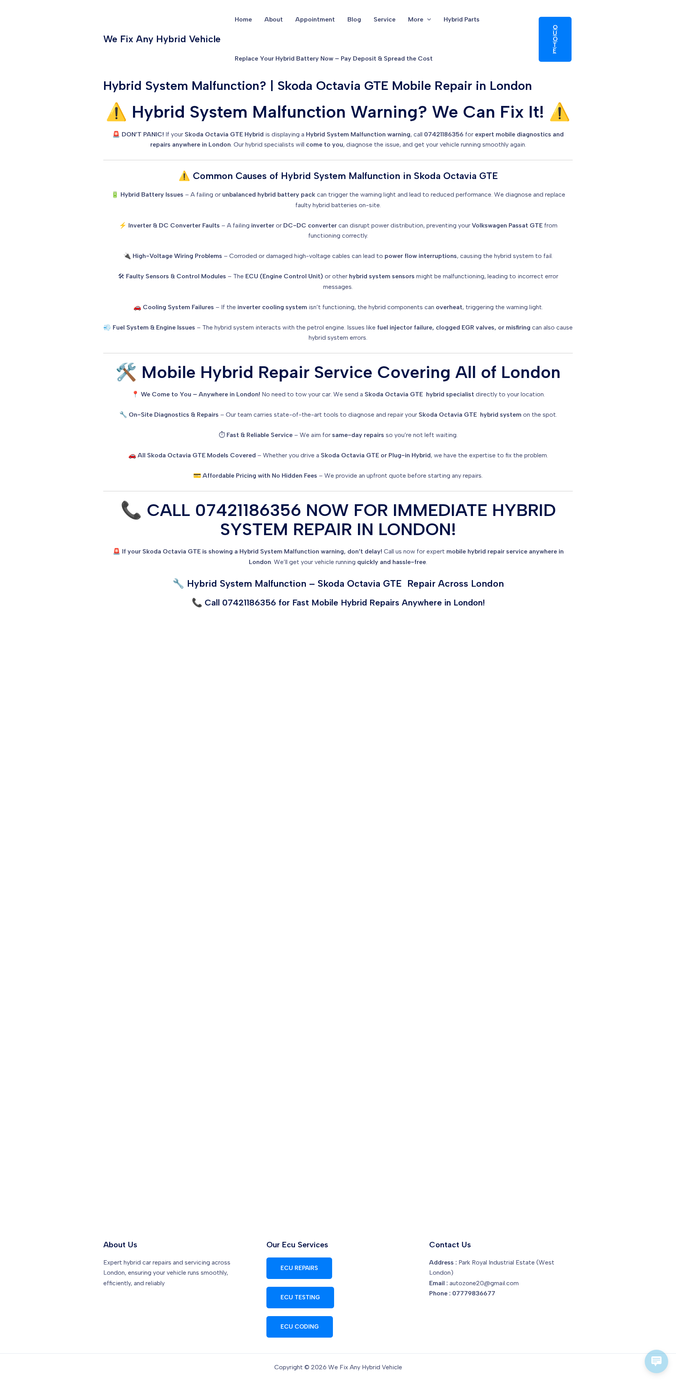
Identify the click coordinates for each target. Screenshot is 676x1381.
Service (385, 19)
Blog (354, 19)
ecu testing (300, 1297)
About (273, 19)
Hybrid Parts (462, 19)
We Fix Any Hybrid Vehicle (162, 39)
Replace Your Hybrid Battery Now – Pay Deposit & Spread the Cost (334, 58)
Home (243, 19)
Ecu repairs (299, 1268)
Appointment (315, 19)
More (415, 19)
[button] (427, 19)
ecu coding (299, 1326)
